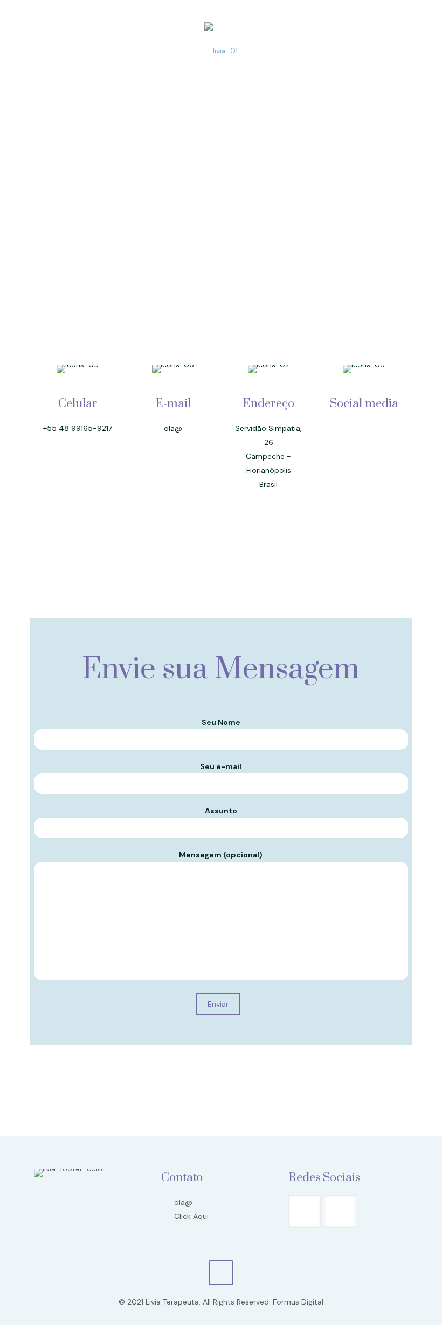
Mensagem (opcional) (221, 855)
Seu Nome (221, 722)
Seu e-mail (220, 766)
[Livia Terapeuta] (221, 50)
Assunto (221, 810)
